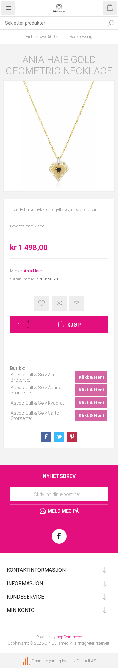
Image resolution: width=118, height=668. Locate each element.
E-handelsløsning (46, 661)
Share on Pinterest (72, 437)
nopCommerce (69, 637)
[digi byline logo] (26, 661)
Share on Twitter (59, 437)
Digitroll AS (86, 661)
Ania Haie (33, 270)
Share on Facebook (46, 437)
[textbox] (52, 22)
